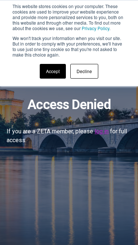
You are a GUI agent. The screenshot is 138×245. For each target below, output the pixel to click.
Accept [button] (53, 71)
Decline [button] (84, 71)
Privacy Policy (95, 28)
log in (102, 131)
